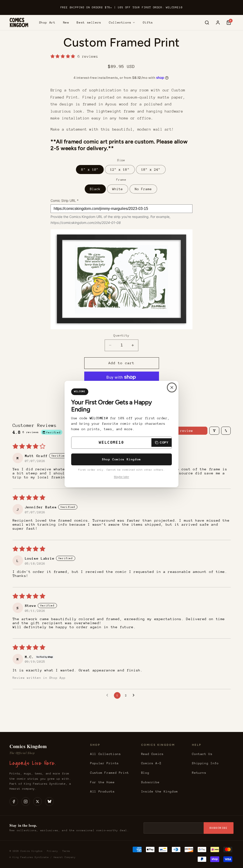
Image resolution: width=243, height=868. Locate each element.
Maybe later (121, 477)
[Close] (172, 387)
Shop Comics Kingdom (121, 459)
